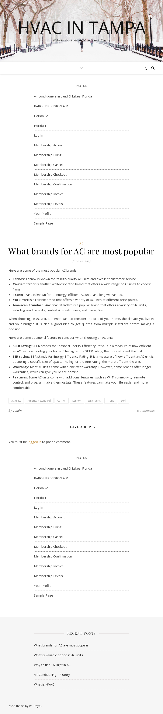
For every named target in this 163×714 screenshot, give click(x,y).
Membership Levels (48, 204)
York (123, 400)
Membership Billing (48, 155)
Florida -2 (41, 116)
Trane (110, 400)
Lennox (76, 400)
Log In (38, 135)
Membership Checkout (50, 174)
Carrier (61, 400)
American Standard (39, 400)
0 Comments (146, 410)
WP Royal (35, 706)
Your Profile (42, 213)
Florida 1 (40, 125)
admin (17, 410)
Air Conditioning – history (52, 674)
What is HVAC (44, 684)
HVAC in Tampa (82, 27)
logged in (34, 442)
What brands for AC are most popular (61, 645)
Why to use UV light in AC (52, 665)
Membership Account (49, 145)
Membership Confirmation (53, 184)
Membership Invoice (49, 194)
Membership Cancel (48, 164)
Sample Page (43, 223)
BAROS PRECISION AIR (51, 106)
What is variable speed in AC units (58, 655)
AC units (16, 400)
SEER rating (94, 400)
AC (81, 243)
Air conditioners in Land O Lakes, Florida (63, 96)
